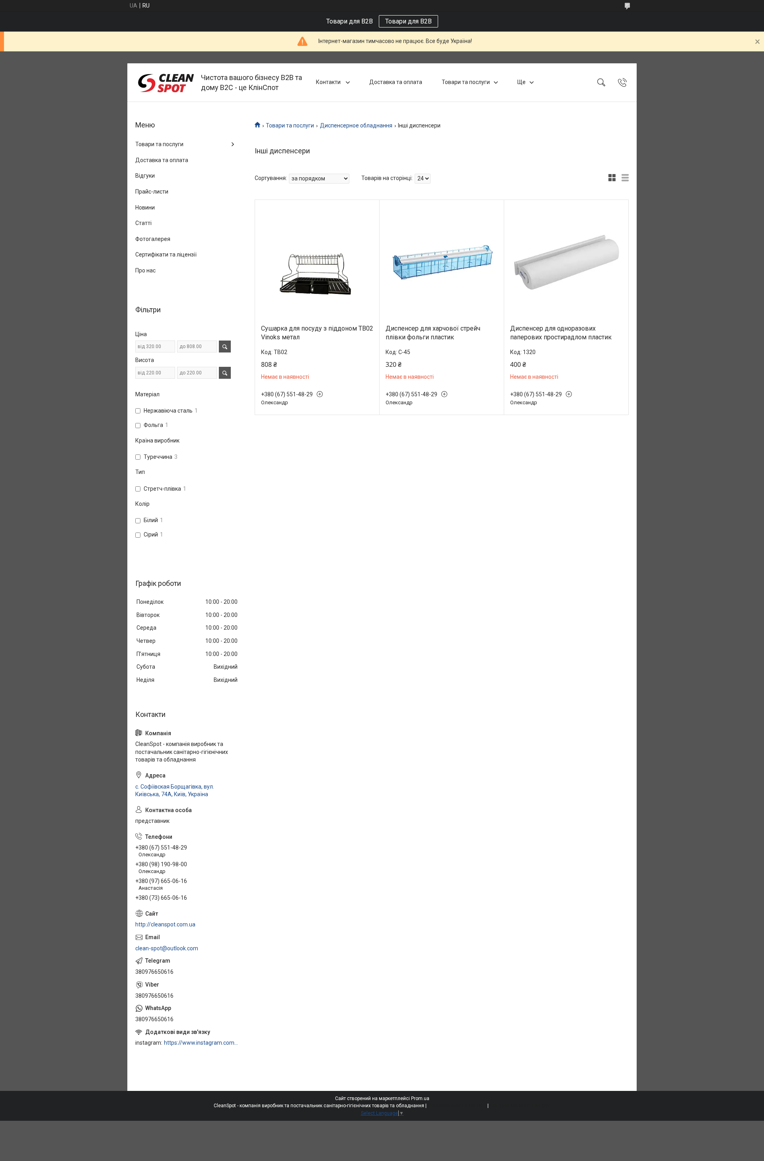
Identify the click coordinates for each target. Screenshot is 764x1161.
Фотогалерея (152, 239)
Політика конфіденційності (520, 1105)
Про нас (145, 270)
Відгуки (145, 175)
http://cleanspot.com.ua (165, 924)
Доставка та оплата (395, 82)
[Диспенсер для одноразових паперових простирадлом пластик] (566, 262)
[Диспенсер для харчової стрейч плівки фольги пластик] (442, 262)
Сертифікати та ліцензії (166, 254)
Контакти (329, 82)
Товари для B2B (408, 21)
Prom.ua (420, 1098)
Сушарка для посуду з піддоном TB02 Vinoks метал (317, 333)
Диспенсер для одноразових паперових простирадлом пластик (561, 333)
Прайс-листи (151, 191)
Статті (143, 223)
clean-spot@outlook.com (166, 948)
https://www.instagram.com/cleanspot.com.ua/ (201, 1043)
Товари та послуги (466, 82)
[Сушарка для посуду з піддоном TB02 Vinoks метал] (317, 262)
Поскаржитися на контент (457, 1105)
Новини (145, 207)
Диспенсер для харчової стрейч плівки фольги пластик (433, 333)
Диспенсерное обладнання (356, 125)
